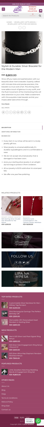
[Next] (42, 212)
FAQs (4, 394)
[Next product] (20, 27)
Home (9, 22)
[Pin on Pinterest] (18, 112)
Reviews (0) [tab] (6, 136)
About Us (5, 386)
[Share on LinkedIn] (22, 112)
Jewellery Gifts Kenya (25, 22)
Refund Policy (7, 402)
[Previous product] (24, 27)
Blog (3, 390)
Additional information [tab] (11, 132)
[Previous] (1, 212)
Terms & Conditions (9, 398)
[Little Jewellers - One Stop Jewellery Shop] (18, 9)
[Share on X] (10, 112)
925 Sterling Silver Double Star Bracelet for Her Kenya (11, 220)
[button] (3, 9)
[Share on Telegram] (29, 112)
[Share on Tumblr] (25, 112)
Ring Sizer (6, 406)
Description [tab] (6, 127)
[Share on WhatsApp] (3, 112)
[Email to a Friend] (14, 112)
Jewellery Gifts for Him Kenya (22, 24)
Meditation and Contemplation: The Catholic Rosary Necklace (32, 220)
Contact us (6, 410)
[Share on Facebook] (7, 112)
